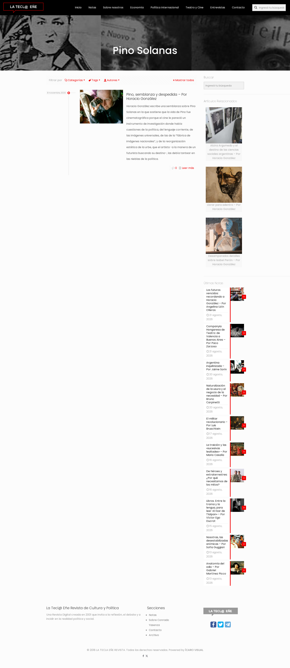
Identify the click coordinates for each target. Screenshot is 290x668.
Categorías (75, 80)
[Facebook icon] (143, 656)
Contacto (155, 630)
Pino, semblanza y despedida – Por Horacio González (156, 96)
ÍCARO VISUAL (194, 650)
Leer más (188, 168)
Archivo (154, 635)
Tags (95, 80)
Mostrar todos (184, 80)
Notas (153, 615)
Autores (112, 80)
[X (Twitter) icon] (147, 656)
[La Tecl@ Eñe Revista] (23, 7)
